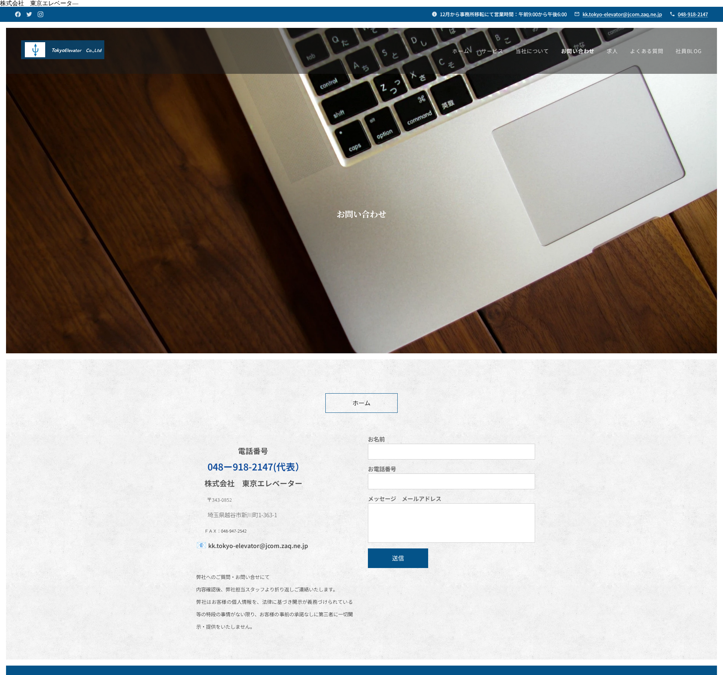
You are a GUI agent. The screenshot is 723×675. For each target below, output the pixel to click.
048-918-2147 (693, 14)
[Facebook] (18, 14)
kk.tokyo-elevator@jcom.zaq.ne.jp (622, 14)
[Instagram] (40, 14)
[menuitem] (462, 50)
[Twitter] (29, 14)
